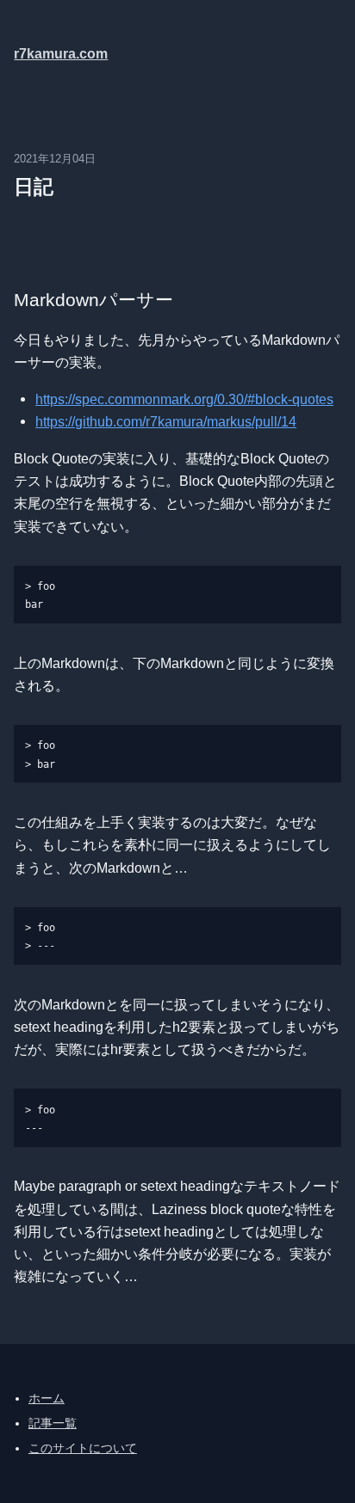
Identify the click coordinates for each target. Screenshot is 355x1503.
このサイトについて (82, 1448)
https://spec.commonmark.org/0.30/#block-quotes (184, 399)
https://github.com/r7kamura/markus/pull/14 (165, 421)
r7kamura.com (61, 53)
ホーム (46, 1398)
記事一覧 (52, 1423)
